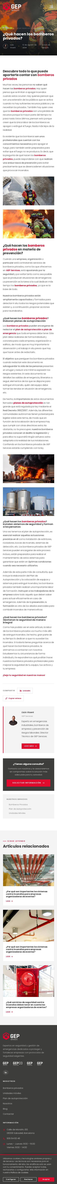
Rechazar (28, 1179)
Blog (12, 28)
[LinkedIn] (5, 1072)
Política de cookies (19, 1172)
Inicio (5, 28)
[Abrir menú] (51, 7)
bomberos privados (25, 88)
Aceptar (46, 1179)
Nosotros (7, 1103)
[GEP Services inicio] (12, 7)
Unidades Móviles (17, 813)
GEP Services (13, 270)
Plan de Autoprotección (20, 809)
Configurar (11, 1179)
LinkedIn (26, 691)
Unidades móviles (12, 1093)
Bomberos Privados (18, 804)
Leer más (29, 746)
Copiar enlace (14, 698)
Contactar (8, 1113)
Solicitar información (26, 783)
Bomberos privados (13, 1088)
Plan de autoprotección (15, 1098)
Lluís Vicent (28, 712)
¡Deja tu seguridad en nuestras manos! (24, 675)
